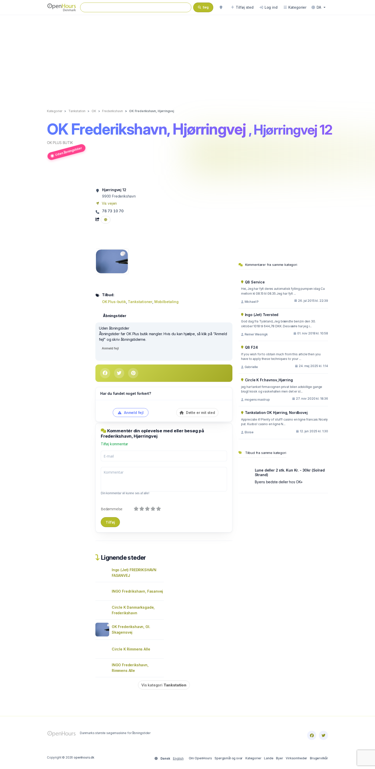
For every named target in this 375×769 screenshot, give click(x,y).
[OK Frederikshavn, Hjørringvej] (112, 261)
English (178, 758)
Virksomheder (296, 758)
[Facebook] (311, 735)
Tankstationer (140, 301)
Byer (279, 758)
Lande (268, 758)
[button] (318, 7)
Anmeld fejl (110, 348)
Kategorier (253, 758)
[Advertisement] (187, 56)
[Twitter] (323, 735)
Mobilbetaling (166, 301)
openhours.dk (84, 757)
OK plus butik (60, 142)
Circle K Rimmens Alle (131, 649)
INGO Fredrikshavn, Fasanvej (137, 591)
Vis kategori (163, 685)
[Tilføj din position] (221, 7)
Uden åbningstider (68, 151)
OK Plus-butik (114, 301)
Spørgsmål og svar (229, 758)
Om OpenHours (200, 758)
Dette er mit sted (200, 412)
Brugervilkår (319, 758)
